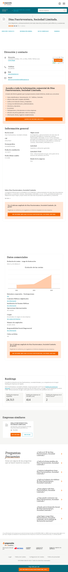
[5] (16, 26)
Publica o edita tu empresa (55, 548)
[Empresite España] (8, 3)
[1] (9, 26)
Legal (9, 557)
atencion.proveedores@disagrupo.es (18, 79)
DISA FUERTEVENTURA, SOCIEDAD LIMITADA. (19, 424)
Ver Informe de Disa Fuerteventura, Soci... (34, 569)
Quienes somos (28, 548)
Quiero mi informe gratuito (34, 119)
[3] (13, 26)
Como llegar (11, 60)
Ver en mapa (58, 60)
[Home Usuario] (59, 3)
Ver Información (11, 301)
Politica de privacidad (54, 557)
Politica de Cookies (20, 557)
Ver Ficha (27, 434)
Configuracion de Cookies (36, 557)
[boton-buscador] (64, 10)
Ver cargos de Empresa (13, 319)
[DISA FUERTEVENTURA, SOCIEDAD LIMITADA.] (6, 425)
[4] (15, 26)
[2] (11, 26)
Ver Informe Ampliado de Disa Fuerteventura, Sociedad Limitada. (34, 214)
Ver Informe (16, 434)
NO (8, 296)
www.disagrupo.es (13, 74)
